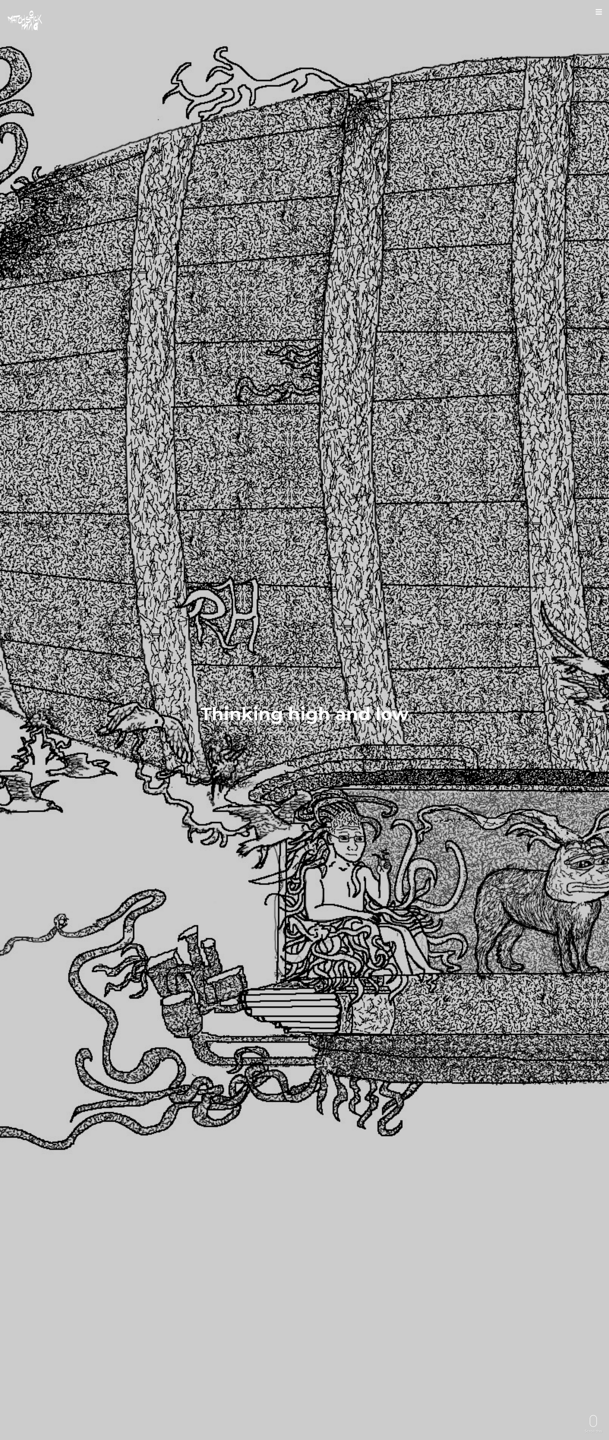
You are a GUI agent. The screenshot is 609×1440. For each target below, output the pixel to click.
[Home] (25, 21)
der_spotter (337, 732)
